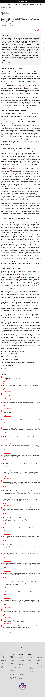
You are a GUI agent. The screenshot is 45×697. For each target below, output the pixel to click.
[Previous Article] (41, 30)
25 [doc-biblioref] (15, 282)
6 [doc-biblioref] (35, 107)
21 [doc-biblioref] (14, 242)
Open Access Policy (4, 664)
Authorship (12, 663)
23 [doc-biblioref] (1, 274)
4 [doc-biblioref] (24, 87)
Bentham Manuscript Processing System (13, 666)
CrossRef (5, 379)
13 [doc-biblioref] (4, 193)
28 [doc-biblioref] (26, 328)
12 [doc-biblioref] (20, 186)
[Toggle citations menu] (7, 417)
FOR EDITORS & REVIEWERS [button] (28, 4)
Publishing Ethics (30, 671)
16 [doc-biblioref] (7, 224)
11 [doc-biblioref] (29, 182)
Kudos (37, 668)
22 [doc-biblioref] (32, 260)
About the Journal (4, 654)
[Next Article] (43, 30)
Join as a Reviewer (39, 657)
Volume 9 (5, 7)
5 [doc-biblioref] (26, 99)
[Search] (43, 2)
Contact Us (29, 694)
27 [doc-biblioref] (25, 300)
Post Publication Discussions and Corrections (30, 668)
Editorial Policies (21, 658)
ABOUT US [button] (8, 4)
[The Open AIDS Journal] (22, 686)
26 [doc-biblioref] (15, 288)
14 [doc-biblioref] (30, 199)
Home (4, 4)
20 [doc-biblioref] (26, 232)
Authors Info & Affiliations (7, 25)
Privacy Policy (24, 694)
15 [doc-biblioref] (7, 214)
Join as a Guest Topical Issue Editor (39, 660)
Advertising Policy (39, 666)
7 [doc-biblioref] (8, 136)
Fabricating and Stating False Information (30, 661)
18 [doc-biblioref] (30, 224)
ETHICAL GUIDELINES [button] (17, 4)
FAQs (2, 663)
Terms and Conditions (17, 694)
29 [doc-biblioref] (22, 331)
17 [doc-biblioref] (18, 224)
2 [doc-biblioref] (33, 71)
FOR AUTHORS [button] (39, 4)
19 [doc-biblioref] (37, 227)
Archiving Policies (13, 654)
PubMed (4, 381)
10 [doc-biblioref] (11, 170)
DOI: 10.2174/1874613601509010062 (33, 28)
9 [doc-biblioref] (29, 155)
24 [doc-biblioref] (17, 274)
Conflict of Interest (31, 658)
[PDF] (38, 30)
